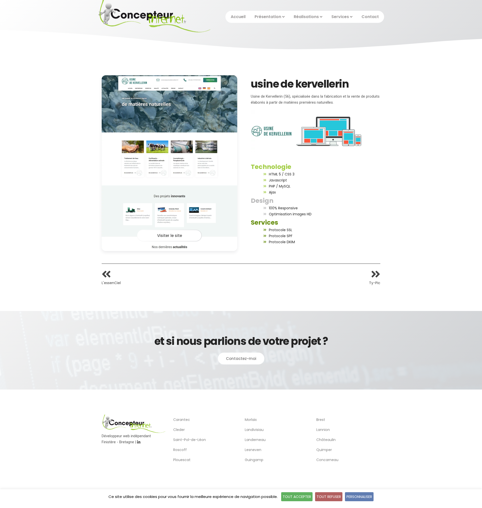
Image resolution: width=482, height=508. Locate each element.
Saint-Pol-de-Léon (189, 439)
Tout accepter (297, 496)
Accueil (238, 17)
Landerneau (255, 439)
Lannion (323, 429)
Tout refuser (329, 496)
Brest (320, 419)
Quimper (324, 449)
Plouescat (182, 459)
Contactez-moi (241, 358)
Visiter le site (169, 235)
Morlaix (251, 419)
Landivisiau (254, 429)
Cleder (179, 429)
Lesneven (253, 449)
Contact (370, 17)
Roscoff (180, 449)
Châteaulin (326, 439)
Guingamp (254, 459)
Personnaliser (359, 496)
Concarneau (327, 459)
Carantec (181, 419)
